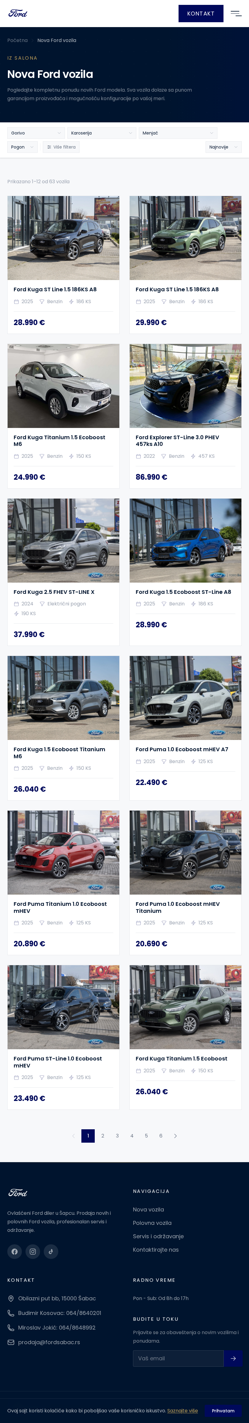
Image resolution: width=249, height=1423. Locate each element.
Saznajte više (182, 1410)
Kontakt (201, 13)
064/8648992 (77, 1327)
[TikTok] (51, 1251)
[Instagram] (33, 1251)
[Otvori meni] (235, 13)
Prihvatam (223, 1411)
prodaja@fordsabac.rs (49, 1342)
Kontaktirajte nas (156, 1249)
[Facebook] (14, 1251)
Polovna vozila (152, 1223)
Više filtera (64, 147)
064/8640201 (83, 1313)
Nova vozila (148, 1209)
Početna (17, 40)
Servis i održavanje (158, 1236)
